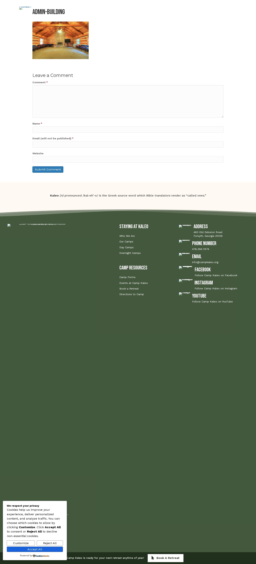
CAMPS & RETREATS (94, 10)
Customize (21, 543)
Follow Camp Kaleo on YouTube (212, 301)
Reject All (50, 543)
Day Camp (94, 16)
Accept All (34, 549)
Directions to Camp (131, 294)
